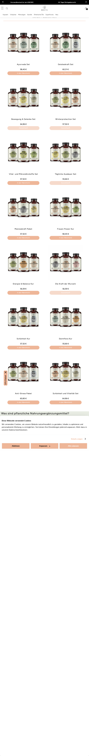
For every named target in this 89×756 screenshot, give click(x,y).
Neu (56, 14)
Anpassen (43, 446)
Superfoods (50, 14)
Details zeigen (77, 439)
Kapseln (5, 14)
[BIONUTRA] (44, 8)
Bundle (29, 14)
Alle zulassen (73, 446)
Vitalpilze (13, 14)
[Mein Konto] (81, 8)
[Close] (5, 372)
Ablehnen (16, 446)
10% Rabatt (5, 380)
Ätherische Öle (39, 14)
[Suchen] (7, 8)
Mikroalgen (21, 14)
